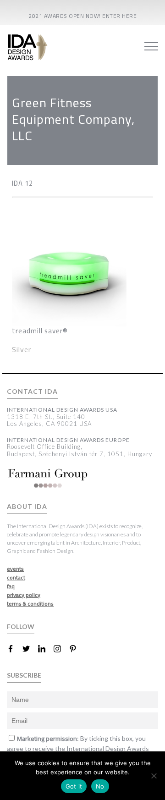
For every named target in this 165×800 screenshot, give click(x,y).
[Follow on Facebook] (14, 648)
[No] (153, 775)
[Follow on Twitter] (29, 648)
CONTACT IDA (32, 391)
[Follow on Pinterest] (76, 648)
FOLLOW (20, 626)
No (100, 786)
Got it (74, 786)
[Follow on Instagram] (61, 648)
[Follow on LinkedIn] (45, 648)
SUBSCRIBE (24, 675)
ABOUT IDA (27, 506)
